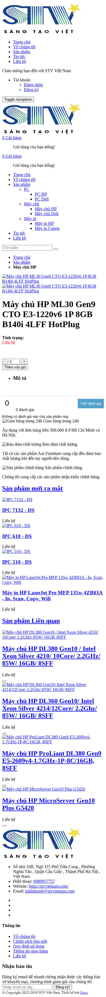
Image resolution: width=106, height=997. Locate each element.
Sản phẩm (21, 51)
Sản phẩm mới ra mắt (32, 488)
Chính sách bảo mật (30, 941)
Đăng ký (31, 89)
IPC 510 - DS (17, 562)
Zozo (84, 992)
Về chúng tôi (24, 46)
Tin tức (19, 56)
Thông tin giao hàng (30, 951)
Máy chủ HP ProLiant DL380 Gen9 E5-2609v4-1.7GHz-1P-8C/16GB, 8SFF (51, 761)
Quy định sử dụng (28, 946)
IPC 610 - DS (17, 536)
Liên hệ (19, 61)
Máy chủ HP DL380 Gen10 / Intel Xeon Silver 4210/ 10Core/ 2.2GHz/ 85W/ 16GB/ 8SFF (51, 656)
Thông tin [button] (11, 925)
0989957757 (44, 881)
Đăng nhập (33, 84)
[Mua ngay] (4, 681)
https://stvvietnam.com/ (48, 886)
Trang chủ (21, 42)
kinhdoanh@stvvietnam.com (49, 891)
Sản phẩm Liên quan (31, 620)
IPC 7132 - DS (18, 510)
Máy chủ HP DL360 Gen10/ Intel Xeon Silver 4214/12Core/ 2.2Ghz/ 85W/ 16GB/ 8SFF (49, 708)
